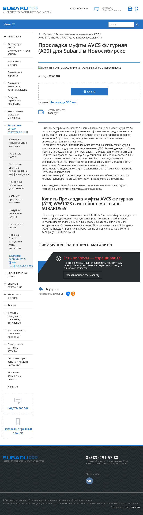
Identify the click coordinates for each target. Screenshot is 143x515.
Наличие (13, 386)
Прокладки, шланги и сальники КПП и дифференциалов (19, 169)
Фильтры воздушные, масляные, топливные (15, 317)
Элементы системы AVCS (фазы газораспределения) (21, 260)
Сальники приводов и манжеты (15, 199)
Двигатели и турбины (15, 74)
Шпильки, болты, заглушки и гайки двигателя (15, 241)
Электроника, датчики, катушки (16, 348)
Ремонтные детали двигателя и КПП (18, 129)
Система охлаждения (15, 285)
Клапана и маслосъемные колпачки (18, 143)
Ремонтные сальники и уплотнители (16, 185)
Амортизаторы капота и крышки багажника (18, 362)
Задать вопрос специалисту (82, 275)
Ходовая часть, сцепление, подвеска (17, 333)
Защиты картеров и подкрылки (14, 100)
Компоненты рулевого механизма (15, 114)
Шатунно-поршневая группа (15, 213)
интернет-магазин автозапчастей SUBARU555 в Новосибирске (85, 215)
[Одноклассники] (73, 294)
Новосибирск (77, 8)
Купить (90, 91)
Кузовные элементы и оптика (14, 376)
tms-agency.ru (133, 507)
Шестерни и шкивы (16, 225)
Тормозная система (14, 296)
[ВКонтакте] (68, 294)
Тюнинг (12, 305)
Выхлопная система (14, 63)
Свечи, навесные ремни (18, 274)
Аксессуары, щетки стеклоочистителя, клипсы (19, 49)
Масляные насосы (15, 155)
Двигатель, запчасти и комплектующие (17, 86)
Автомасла (14, 36)
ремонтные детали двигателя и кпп (92, 221)
